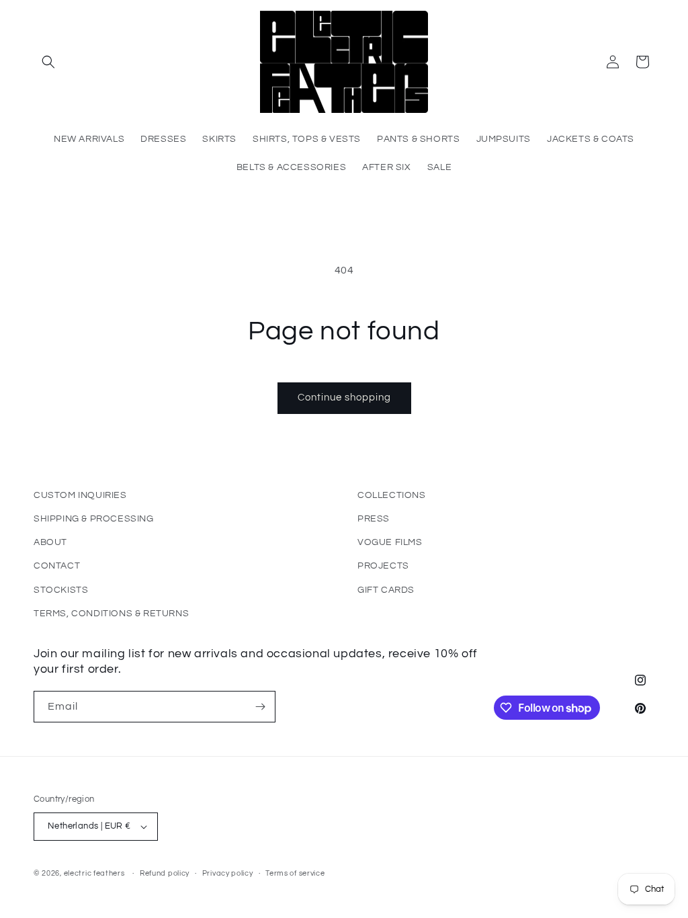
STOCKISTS (61, 590)
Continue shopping (344, 397)
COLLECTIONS (391, 495)
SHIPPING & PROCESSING (94, 519)
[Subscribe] (260, 706)
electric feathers (94, 873)
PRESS (373, 519)
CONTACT (57, 566)
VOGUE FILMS (390, 542)
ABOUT (50, 542)
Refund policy (164, 873)
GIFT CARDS (386, 590)
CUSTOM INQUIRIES (80, 495)
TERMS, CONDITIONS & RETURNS (111, 613)
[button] (48, 62)
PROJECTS (383, 566)
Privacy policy (227, 873)
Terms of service (295, 873)
